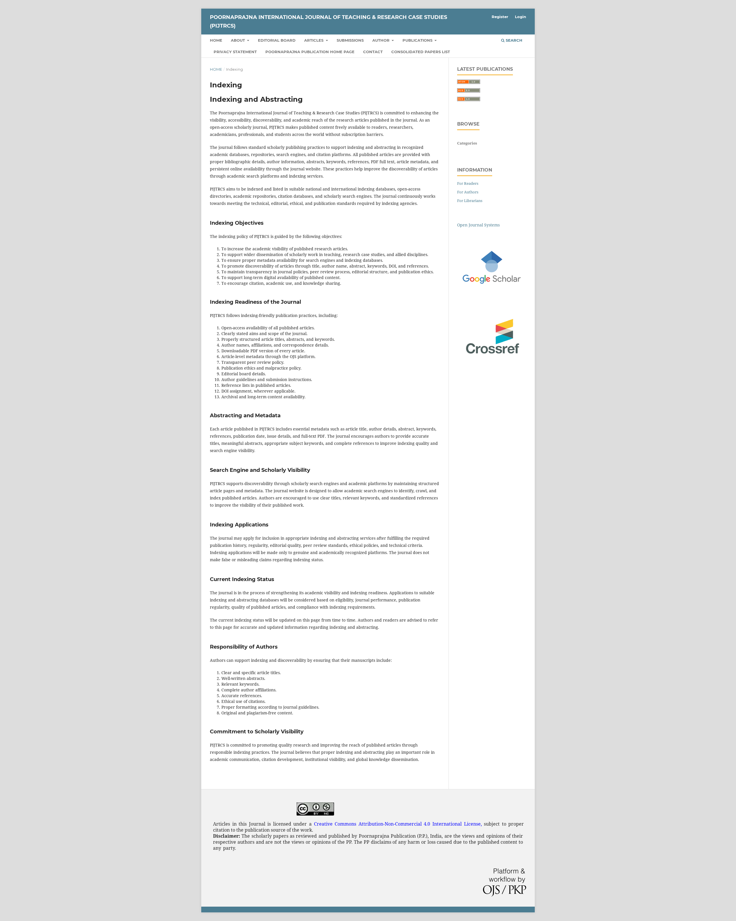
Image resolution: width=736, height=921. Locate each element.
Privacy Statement (235, 51)
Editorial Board (277, 40)
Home (216, 40)
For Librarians (469, 200)
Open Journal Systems (478, 225)
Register (500, 16)
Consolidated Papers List (420, 51)
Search (513, 40)
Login (520, 16)
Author (381, 40)
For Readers (467, 183)
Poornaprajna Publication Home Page (309, 51)
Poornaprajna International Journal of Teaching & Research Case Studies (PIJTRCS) (328, 21)
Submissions (350, 40)
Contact (373, 51)
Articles (314, 40)
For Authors (467, 192)
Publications (418, 40)
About (238, 40)
